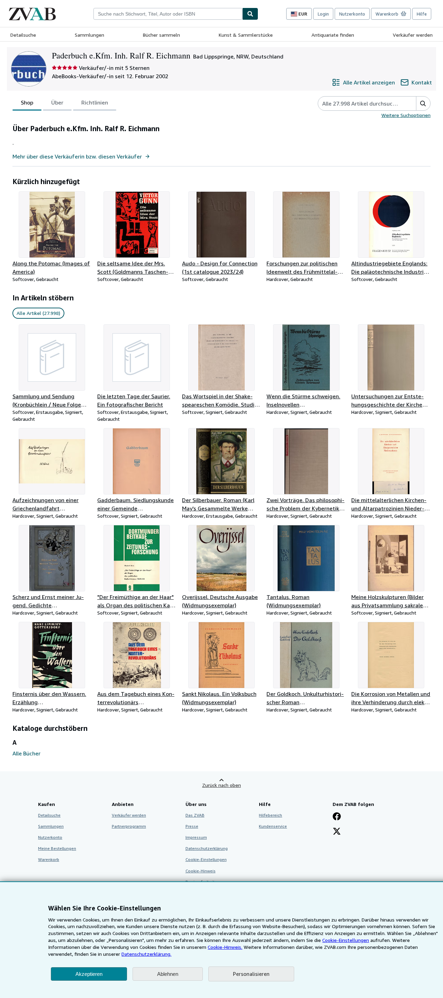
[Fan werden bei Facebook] (337, 817)
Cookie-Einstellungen (345, 940)
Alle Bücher (26, 753)
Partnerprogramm (129, 826)
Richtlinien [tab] (94, 102)
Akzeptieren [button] (88, 974)
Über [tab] (57, 102)
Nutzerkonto (352, 14)
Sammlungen (89, 35)
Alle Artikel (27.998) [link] (38, 313)
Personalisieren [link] (251, 974)
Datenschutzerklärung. (146, 954)
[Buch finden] (250, 14)
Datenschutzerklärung (207, 848)
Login (323, 14)
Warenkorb (48, 859)
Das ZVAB (195, 815)
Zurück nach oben (221, 785)
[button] (423, 103)
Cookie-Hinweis (201, 870)
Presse (192, 826)
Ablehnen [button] (167, 974)
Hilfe (422, 14)
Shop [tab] (27, 102)
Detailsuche (23, 35)
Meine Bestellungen (57, 848)
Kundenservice (273, 826)
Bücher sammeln (161, 35)
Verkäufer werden (413, 35)
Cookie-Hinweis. (225, 947)
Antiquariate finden (332, 35)
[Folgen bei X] (337, 831)
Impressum (196, 837)
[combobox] (167, 14)
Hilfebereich (270, 815)
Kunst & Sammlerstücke (246, 35)
